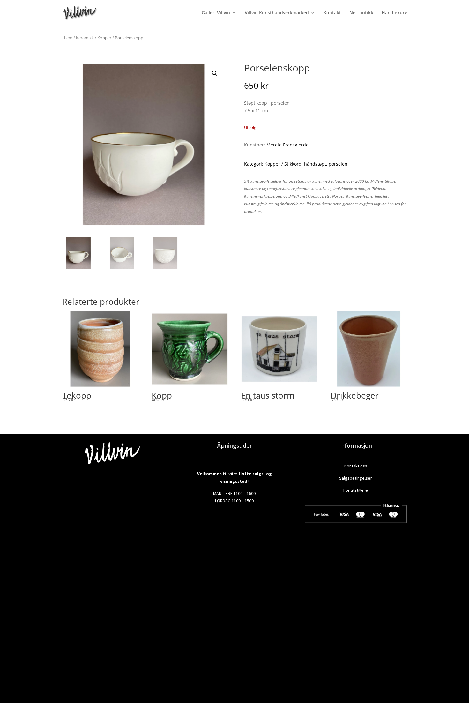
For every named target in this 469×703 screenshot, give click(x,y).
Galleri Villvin (216, 13)
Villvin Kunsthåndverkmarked (277, 13)
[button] (214, 73)
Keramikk (85, 38)
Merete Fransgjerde (287, 145)
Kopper (104, 38)
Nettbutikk (361, 13)
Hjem (67, 38)
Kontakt (332, 13)
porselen (338, 164)
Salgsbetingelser (355, 478)
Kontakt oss (355, 466)
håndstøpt (315, 164)
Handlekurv (394, 13)
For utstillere (355, 490)
